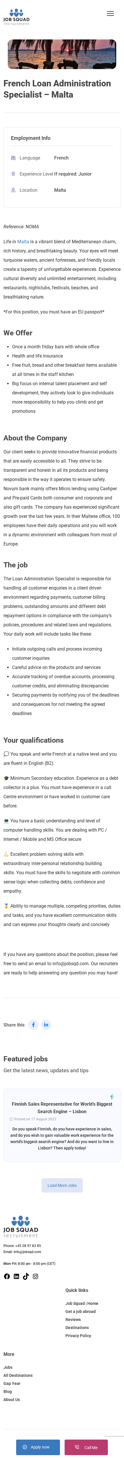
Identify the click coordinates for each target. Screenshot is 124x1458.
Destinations (77, 1327)
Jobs (7, 1367)
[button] (110, 13)
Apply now (40, 1447)
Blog (7, 1391)
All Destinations (18, 1375)
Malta (23, 241)
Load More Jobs (62, 1185)
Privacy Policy (78, 1335)
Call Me (90, 1447)
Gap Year (11, 1383)
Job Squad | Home (81, 1303)
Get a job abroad (80, 1311)
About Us (11, 1399)
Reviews (73, 1319)
